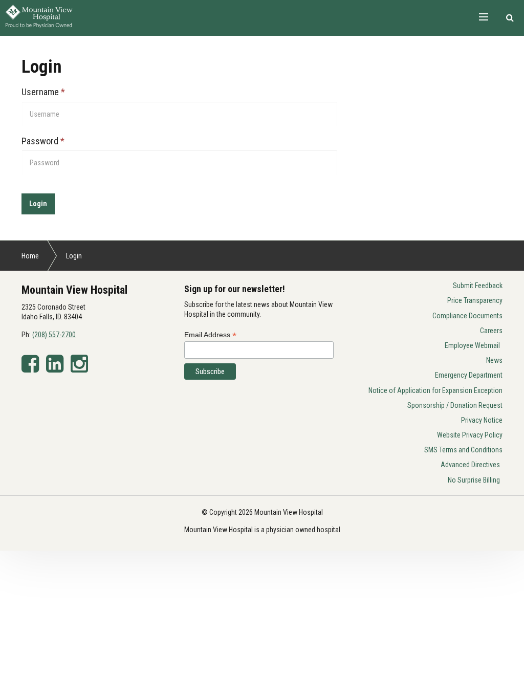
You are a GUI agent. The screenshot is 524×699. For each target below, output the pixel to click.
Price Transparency (475, 300)
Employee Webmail (472, 345)
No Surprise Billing (474, 480)
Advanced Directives (470, 465)
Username (43, 91)
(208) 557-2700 (54, 335)
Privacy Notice (482, 420)
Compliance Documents (467, 316)
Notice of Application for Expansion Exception (435, 390)
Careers (491, 330)
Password (42, 141)
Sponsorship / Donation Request (455, 405)
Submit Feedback (478, 285)
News (494, 360)
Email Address (210, 335)
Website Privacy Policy (470, 435)
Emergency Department (469, 375)
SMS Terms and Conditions (463, 450)
